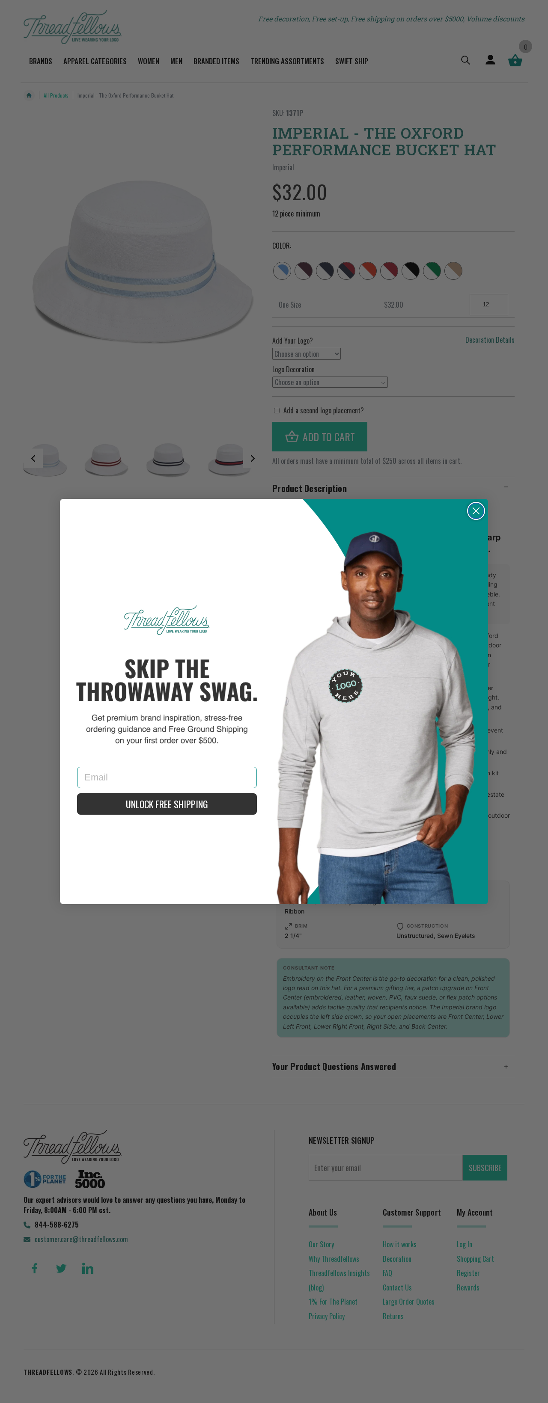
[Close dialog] (476, 511)
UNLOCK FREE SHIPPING (167, 804)
